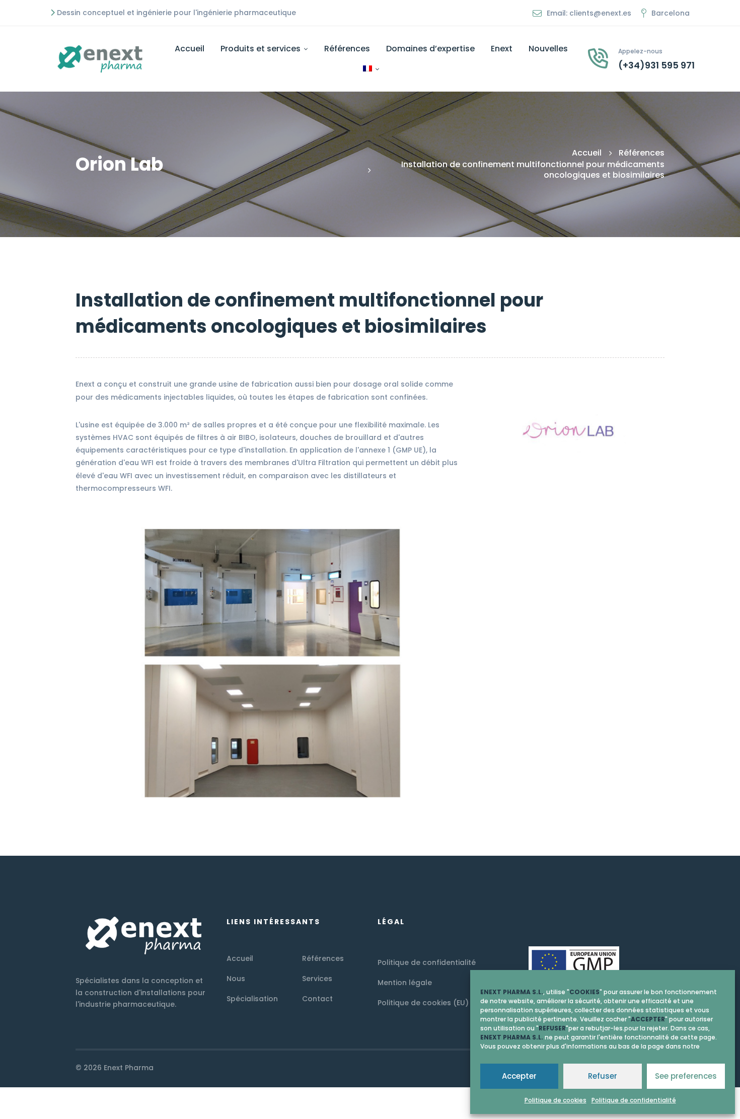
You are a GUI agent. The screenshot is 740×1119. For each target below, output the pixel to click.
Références (641, 153)
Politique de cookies (555, 1100)
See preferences (686, 1076)
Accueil (587, 153)
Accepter (519, 1076)
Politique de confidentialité (633, 1100)
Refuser (602, 1076)
